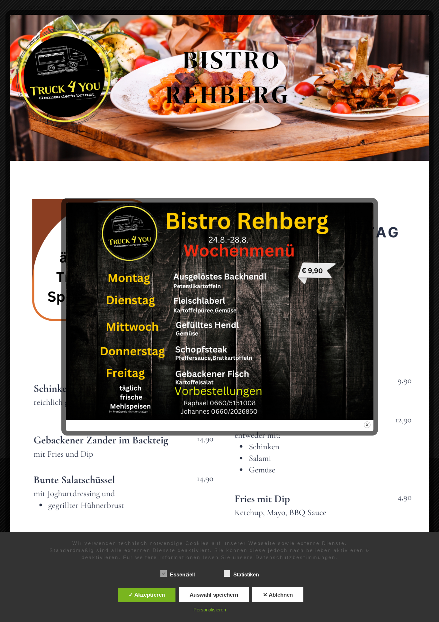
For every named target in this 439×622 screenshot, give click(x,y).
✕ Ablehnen (278, 595)
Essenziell (182, 574)
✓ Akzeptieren (147, 595)
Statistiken (246, 574)
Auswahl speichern (214, 595)
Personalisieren (209, 609)
